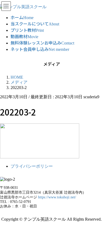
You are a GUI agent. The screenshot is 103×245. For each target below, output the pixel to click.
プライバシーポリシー (32, 166)
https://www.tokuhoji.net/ (57, 197)
